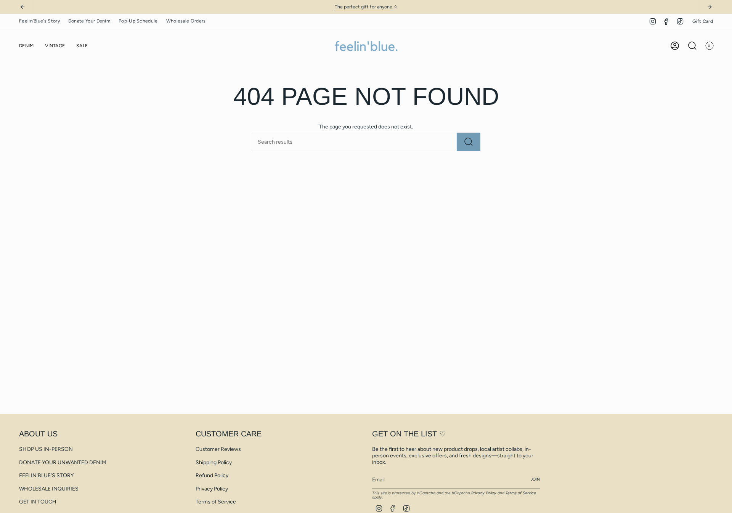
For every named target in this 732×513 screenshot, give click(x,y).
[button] (26, 46)
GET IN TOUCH (37, 502)
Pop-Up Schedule (138, 21)
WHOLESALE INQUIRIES (49, 489)
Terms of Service (216, 502)
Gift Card (702, 21)
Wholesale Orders (186, 21)
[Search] (468, 142)
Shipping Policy (214, 462)
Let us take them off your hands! (394, 7)
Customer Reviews (218, 449)
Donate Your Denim (89, 21)
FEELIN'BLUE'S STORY (46, 475)
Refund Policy (212, 475)
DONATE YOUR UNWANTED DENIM (62, 462)
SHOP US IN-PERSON (46, 449)
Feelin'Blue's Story (39, 21)
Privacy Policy (212, 489)
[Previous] (22, 6)
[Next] (709, 6)
